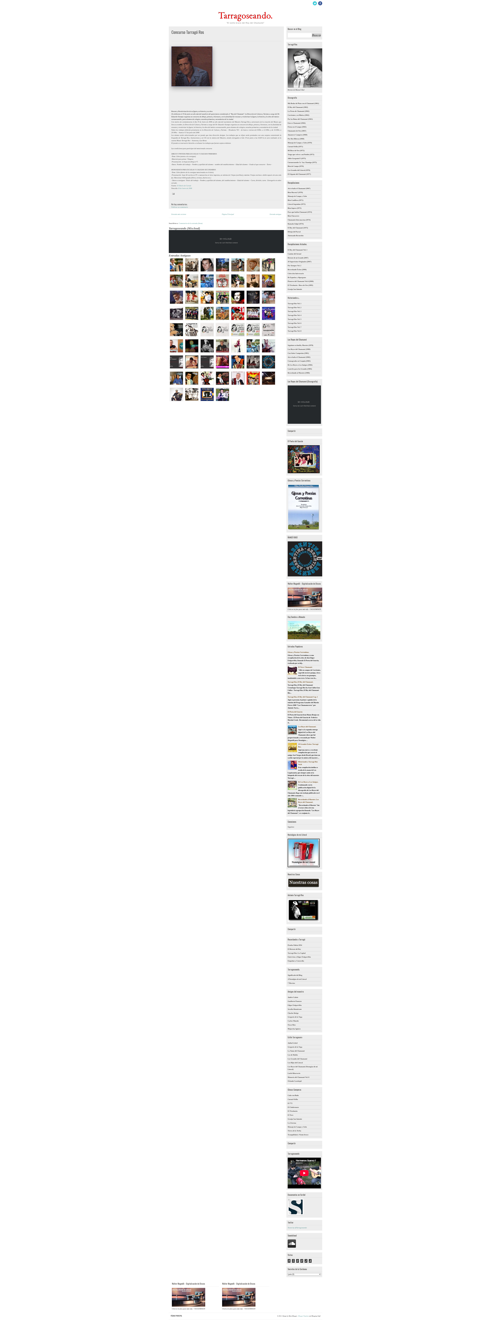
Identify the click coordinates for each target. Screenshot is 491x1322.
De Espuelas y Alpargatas (297, 277)
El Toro (290, 1115)
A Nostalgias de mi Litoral (297, 979)
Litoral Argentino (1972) (296, 204)
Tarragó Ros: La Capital (297, 953)
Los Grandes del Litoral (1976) (299, 170)
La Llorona (292, 1123)
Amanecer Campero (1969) (297, 135)
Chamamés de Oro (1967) (297, 131)
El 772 (290, 1103)
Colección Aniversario (296, 273)
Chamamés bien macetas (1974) (299, 220)
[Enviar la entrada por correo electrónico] (173, 194)
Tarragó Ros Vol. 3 (294, 311)
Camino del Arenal (294, 254)
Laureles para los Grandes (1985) (300, 369)
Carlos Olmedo (293, 1021)
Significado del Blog (295, 975)
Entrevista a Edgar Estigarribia (299, 957)
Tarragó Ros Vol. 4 (294, 315)
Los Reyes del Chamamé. (307, 727)
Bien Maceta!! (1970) (295, 192)
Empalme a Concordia (296, 961)
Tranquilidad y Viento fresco (298, 1135)
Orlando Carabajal (295, 1081)
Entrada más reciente (178, 214)
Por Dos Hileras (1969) (296, 139)
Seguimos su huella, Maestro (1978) (300, 345)
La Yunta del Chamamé (296, 1051)
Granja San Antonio (295, 289)
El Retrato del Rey (294, 949)
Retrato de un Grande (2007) (298, 258)
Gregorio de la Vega (295, 1017)
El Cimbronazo (293, 1107)
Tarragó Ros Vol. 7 (294, 327)
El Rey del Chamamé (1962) (298, 107)
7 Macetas (291, 983)
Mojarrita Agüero (294, 1029)
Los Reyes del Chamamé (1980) (299, 349)
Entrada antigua (275, 214)
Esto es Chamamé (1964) (296, 123)
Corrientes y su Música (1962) (298, 115)
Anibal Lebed (292, 1043)
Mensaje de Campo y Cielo (297, 196)
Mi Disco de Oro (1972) (296, 150)
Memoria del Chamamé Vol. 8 (298, 1077)
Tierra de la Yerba (294, 1131)
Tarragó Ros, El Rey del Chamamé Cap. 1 (303, 697)
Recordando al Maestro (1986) (299, 373)
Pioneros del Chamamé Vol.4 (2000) (301, 281)
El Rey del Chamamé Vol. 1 (297, 250)
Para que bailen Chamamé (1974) (300, 212)
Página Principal (228, 214)
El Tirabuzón (292, 1111)
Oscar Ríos (292, 1025)
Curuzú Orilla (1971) (295, 147)
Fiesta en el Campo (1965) (297, 127)
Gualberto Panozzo (295, 1001)
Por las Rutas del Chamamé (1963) (300, 119)
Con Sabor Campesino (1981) (298, 353)
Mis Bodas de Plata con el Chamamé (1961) (303, 103)
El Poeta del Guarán (295, 712)
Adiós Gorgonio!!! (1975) (297, 158)
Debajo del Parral (294, 232)
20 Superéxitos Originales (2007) (299, 262)
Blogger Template (303, 1316)
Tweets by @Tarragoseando (297, 1228)
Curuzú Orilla (293, 1099)
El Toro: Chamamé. (305, 667)
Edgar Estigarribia (295, 1005)
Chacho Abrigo (293, 1013)
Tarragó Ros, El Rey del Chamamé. (300, 682)
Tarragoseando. (245, 15)
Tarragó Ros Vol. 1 (294, 303)
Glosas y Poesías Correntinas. (298, 652)
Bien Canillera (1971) (295, 200)
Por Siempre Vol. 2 (294, 266)
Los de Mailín (293, 1055)
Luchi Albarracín (294, 1073)
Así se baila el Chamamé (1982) (299, 357)
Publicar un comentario (179, 207)
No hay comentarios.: (275, 37)
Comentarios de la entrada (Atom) (190, 223)
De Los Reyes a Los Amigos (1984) (300, 365)
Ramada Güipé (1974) (296, 224)
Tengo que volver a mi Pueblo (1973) (301, 154)
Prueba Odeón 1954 (295, 945)
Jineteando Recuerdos (296, 236)
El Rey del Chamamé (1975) (298, 228)
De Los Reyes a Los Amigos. (308, 782)
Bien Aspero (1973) (294, 208)
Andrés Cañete (293, 997)
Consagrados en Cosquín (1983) (299, 361)
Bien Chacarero (293, 216)
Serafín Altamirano (295, 1009)
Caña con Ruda (293, 1095)
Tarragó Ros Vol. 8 (294, 331)
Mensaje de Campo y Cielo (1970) (300, 143)
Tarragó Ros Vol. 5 (294, 319)
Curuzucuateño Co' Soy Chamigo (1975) (302, 162)
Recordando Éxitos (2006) (297, 270)
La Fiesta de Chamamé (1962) (298, 111)
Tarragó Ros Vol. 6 (294, 323)
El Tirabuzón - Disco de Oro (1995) (300, 285)
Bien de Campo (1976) (296, 166)
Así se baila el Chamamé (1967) (299, 188)
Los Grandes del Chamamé (297, 1059)
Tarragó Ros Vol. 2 (294, 307)
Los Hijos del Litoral (295, 1063)
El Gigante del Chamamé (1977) (299, 174)
